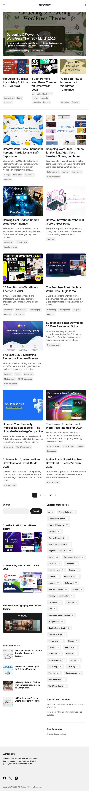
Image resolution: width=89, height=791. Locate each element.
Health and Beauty (57, 589)
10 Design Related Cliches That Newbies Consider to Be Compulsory (27, 685)
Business (7, 374)
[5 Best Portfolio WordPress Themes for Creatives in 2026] (44, 66)
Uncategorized (53, 345)
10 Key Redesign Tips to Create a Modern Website (27, 699)
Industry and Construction (60, 596)
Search (6, 504)
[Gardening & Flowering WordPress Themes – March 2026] (44, 34)
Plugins (76, 310)
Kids (51, 609)
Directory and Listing (73, 557)
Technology (77, 172)
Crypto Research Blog (56, 734)
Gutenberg (51, 310)
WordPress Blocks (23, 447)
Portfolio (46, 102)
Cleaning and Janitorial (59, 544)
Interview (72, 602)
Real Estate (70, 647)
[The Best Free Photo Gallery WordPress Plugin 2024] (66, 269)
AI (33, 94)
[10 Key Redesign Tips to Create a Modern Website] (8, 702)
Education (54, 564)
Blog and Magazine (58, 525)
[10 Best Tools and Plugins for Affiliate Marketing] (8, 670)
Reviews (71, 654)
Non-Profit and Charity (59, 628)
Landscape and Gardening (18, 50)
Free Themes (71, 576)
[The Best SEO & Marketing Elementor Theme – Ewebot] (23, 336)
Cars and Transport (57, 538)
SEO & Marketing (25, 379)
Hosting (77, 589)
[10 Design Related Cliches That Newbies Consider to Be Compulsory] (8, 686)
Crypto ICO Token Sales (59, 551)
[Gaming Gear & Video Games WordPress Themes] (23, 201)
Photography (35, 310)
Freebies (53, 583)
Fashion (65, 172)
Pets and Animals (56, 634)
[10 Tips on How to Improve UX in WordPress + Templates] (73, 66)
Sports (75, 660)
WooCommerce (53, 177)
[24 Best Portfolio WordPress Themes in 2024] (23, 269)
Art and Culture (53, 446)
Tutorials (75, 102)
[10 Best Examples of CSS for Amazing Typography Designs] (8, 654)
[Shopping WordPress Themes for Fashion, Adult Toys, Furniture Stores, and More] (66, 130)
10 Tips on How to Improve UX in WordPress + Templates (71, 84)
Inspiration (8, 102)
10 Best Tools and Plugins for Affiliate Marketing (27, 667)
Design (35, 98)
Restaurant (51, 451)
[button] (4, 4)
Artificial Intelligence (44, 94)
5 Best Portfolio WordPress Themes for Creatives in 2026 (44, 84)
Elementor (44, 98)
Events (19, 98)
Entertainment (9, 98)
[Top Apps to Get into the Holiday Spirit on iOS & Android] (16, 66)
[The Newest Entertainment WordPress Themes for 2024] (66, 405)
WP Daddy (44, 4)
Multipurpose (38, 50)
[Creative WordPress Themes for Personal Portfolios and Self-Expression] (23, 130)
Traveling (73, 667)
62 (50, 495)
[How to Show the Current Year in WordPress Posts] (66, 201)
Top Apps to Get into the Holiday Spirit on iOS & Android (15, 82)
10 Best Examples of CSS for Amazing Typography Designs (28, 653)
